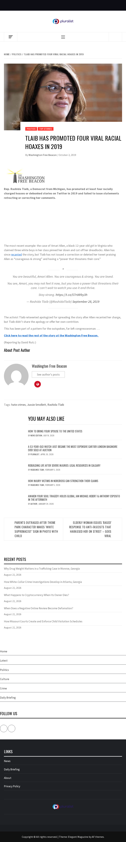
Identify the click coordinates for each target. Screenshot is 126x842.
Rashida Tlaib (55, 404)
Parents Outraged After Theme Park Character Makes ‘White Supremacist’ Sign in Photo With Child (36, 529)
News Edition (36, 435)
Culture (4, 679)
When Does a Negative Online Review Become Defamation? (38, 608)
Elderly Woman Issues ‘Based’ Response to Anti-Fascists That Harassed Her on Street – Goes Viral (90, 529)
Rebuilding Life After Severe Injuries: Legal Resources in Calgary (64, 465)
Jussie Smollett (36, 404)
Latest (4, 660)
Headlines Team (37, 469)
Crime (3, 688)
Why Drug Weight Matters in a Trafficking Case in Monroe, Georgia (42, 568)
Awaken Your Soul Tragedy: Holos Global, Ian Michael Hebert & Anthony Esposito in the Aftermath (74, 498)
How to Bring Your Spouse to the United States (55, 431)
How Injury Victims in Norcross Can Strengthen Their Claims (63, 481)
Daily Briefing (8, 697)
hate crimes (18, 404)
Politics (31, 128)
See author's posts (48, 374)
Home (3, 651)
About (7, 778)
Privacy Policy (12, 786)
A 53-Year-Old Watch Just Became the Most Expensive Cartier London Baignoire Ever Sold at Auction (72, 448)
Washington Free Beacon (43, 155)
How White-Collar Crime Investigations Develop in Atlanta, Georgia (43, 582)
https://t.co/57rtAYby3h (71, 295)
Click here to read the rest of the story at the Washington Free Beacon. (51, 335)
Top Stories (45, 128)
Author (34, 503)
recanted (16, 254)
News (7, 761)
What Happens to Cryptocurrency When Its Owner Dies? (36, 595)
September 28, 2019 (85, 301)
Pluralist (35, 454)
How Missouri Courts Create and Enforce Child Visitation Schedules (43, 621)
